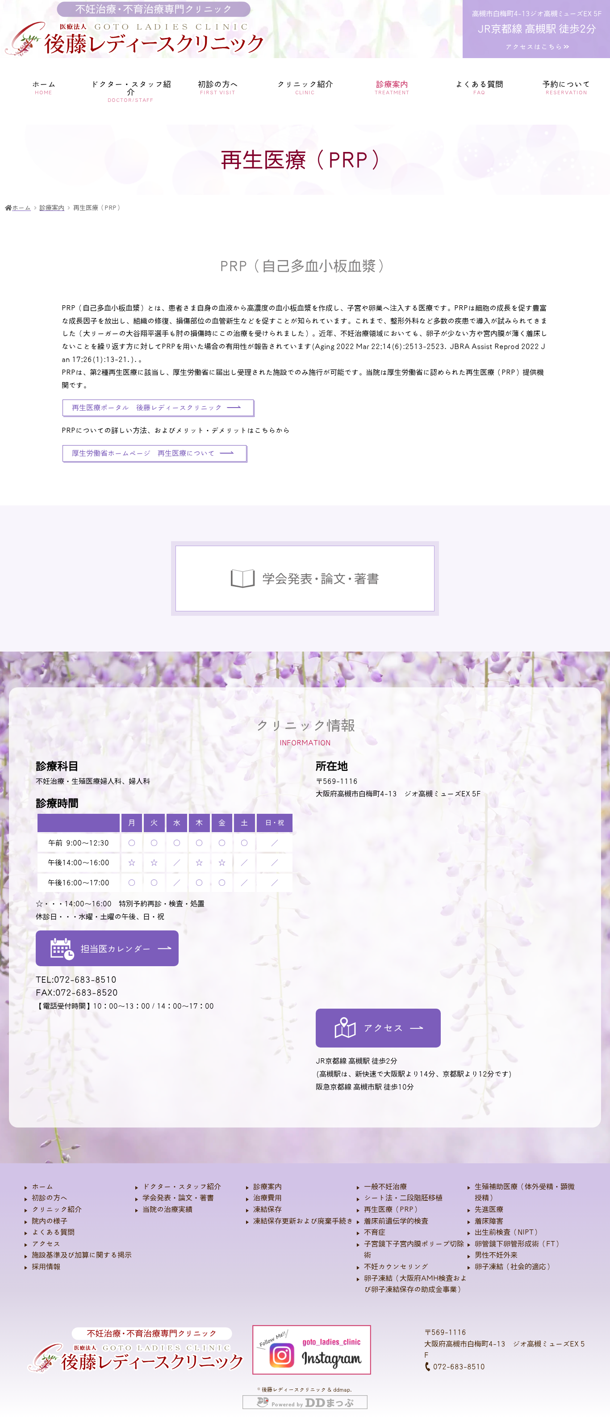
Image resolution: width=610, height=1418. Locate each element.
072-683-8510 (458, 1366)
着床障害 (489, 1220)
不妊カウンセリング (396, 1266)
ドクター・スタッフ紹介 (181, 1186)
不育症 (374, 1232)
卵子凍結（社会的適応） (514, 1266)
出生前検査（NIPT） (508, 1232)
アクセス (46, 1243)
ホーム (44, 87)
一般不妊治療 (385, 1186)
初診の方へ (218, 87)
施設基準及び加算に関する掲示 (82, 1254)
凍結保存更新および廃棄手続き (303, 1220)
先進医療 (489, 1209)
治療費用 (267, 1197)
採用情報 (46, 1266)
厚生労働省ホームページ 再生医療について (143, 453)
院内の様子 (49, 1220)
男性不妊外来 (496, 1254)
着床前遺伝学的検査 (396, 1220)
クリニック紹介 (57, 1209)
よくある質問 (479, 87)
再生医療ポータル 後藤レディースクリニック (147, 407)
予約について (566, 87)
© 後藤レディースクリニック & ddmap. (305, 1389)
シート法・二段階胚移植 (403, 1197)
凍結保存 (267, 1209)
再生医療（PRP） (392, 1209)
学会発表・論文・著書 (178, 1197)
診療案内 (267, 1186)
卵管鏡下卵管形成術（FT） (518, 1243)
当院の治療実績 (167, 1209)
